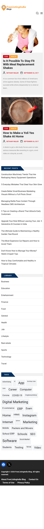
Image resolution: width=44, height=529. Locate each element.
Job (3, 329)
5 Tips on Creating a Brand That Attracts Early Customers (21, 212)
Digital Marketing (15, 402)
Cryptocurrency (31, 395)
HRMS (16, 414)
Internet (7, 422)
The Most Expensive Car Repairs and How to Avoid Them (20, 242)
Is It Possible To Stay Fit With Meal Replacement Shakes (18, 64)
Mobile (5, 428)
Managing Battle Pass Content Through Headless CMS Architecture (18, 202)
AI (14, 381)
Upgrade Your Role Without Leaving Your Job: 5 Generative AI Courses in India (21, 222)
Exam (29, 408)
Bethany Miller (12, 73)
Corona (5, 395)
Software (9, 441)
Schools (22, 434)
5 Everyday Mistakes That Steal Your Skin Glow (21, 184)
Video (37, 447)
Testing (19, 447)
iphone (18, 420)
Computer (26, 389)
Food (6, 56)
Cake (4, 388)
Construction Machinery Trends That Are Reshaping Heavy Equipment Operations (18, 176)
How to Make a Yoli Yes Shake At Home (18, 134)
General (4, 316)
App (21, 383)
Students (7, 447)
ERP (20, 408)
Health (13, 56)
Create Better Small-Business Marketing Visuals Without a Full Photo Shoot (18, 193)
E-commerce (8, 408)
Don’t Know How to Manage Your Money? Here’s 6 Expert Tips (19, 252)
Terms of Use (8, 483)
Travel (3, 363)
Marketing (30, 422)
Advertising (6, 382)
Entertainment (7, 295)
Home (6, 415)
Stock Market (25, 439)
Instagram (29, 415)
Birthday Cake (31, 381)
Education (5, 288)
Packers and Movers (22, 428)
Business (5, 281)
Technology (6, 357)
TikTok (28, 447)
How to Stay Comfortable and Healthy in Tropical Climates (18, 262)
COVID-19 (17, 395)
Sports (4, 350)
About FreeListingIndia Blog (13, 479)
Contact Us (33, 479)
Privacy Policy (23, 483)
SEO (32, 434)
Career (13, 389)
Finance (4, 302)
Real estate (6, 343)
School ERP (8, 433)
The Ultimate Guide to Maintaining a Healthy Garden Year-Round (20, 232)
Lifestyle (5, 336)
